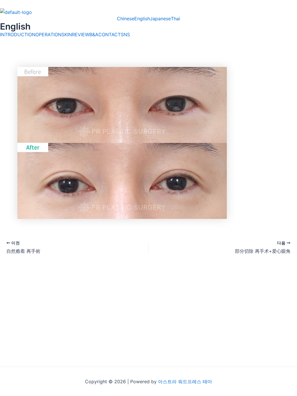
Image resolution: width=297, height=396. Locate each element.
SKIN (66, 34)
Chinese (125, 18)
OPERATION (48, 34)
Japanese (160, 18)
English (142, 18)
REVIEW (80, 34)
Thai (175, 18)
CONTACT (109, 34)
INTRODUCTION (17, 34)
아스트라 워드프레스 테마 (185, 381)
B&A (93, 34)
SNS (125, 34)
